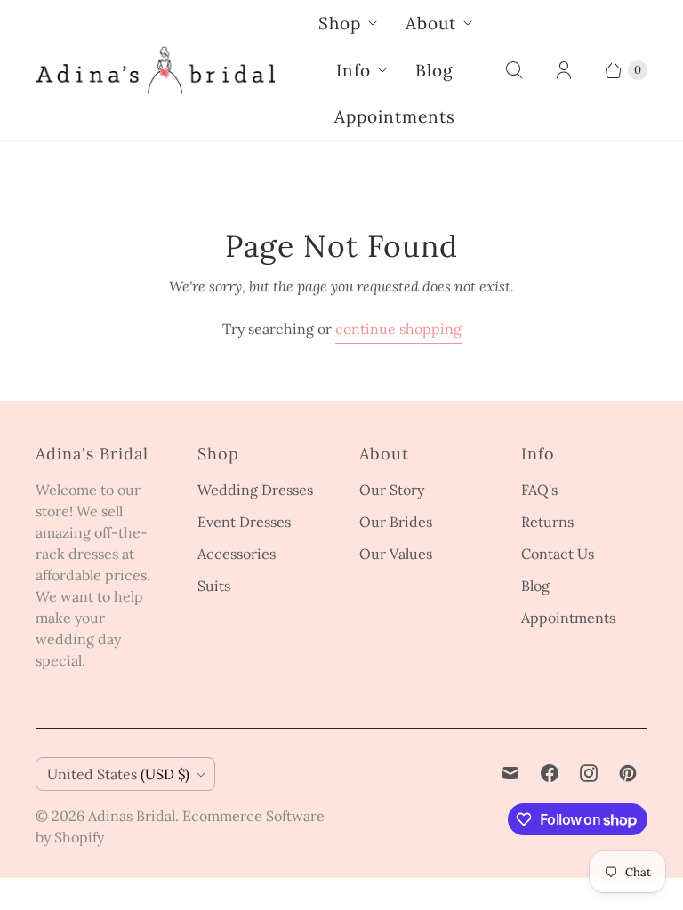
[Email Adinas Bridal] (510, 773)
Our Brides (395, 522)
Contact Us (557, 554)
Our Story (391, 490)
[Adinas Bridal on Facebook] (549, 773)
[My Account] (564, 70)
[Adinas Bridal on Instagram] (588, 773)
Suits (213, 586)
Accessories (236, 554)
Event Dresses (244, 522)
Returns (547, 522)
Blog (434, 70)
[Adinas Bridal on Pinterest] (627, 773)
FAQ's (539, 490)
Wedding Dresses (255, 490)
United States (118, 774)
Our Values (395, 554)
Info (353, 70)
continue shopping (398, 329)
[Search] (514, 70)
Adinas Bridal (131, 816)
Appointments (394, 116)
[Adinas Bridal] (156, 70)
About (431, 23)
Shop (339, 23)
